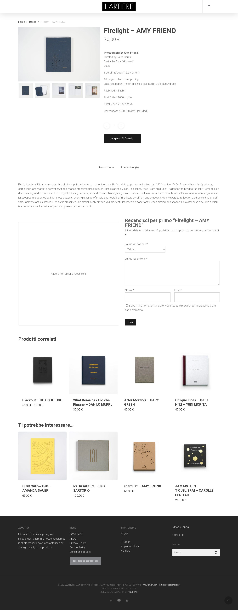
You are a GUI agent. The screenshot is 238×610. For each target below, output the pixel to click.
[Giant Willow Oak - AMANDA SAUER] (42, 456)
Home (21, 21)
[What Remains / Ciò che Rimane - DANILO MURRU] (93, 370)
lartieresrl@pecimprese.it (169, 585)
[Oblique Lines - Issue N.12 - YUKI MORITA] (195, 370)
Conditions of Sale (80, 551)
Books (32, 21)
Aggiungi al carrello (122, 138)
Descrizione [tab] (106, 167)
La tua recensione (136, 258)
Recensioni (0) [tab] (130, 167)
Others (126, 550)
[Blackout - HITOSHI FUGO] (42, 370)
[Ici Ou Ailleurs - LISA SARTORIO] (93, 456)
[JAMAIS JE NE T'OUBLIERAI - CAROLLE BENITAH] (195, 456)
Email (178, 290)
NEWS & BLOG (180, 527)
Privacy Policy (78, 543)
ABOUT (74, 538)
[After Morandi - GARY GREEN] (144, 370)
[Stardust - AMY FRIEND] (144, 456)
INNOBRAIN (132, 592)
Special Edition (131, 546)
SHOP (124, 534)
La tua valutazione (136, 244)
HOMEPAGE (76, 534)
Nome (129, 290)
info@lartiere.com (150, 585)
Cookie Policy (77, 547)
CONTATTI (178, 535)
